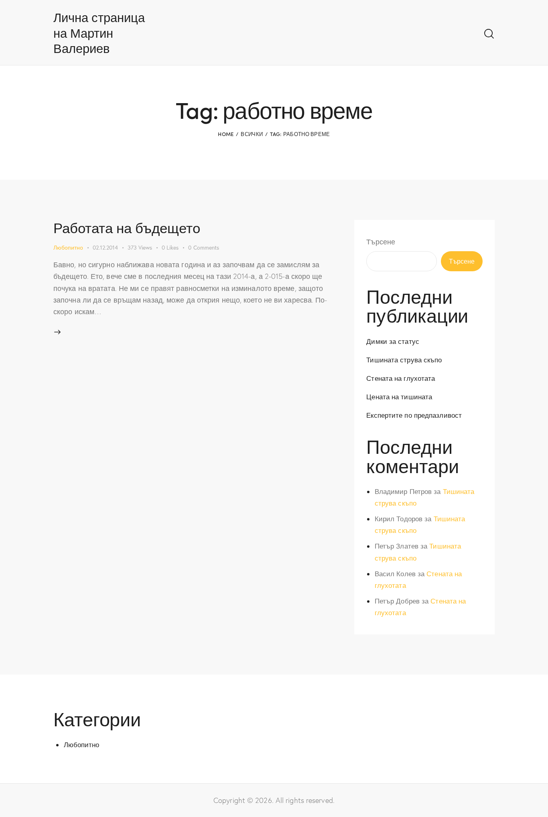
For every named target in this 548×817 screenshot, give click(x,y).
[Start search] (489, 34)
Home (225, 134)
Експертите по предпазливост (414, 415)
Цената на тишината (399, 396)
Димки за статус (392, 341)
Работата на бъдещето (126, 227)
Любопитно (68, 247)
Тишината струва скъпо (404, 359)
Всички (252, 134)
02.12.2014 (105, 247)
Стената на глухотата (400, 378)
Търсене (380, 241)
